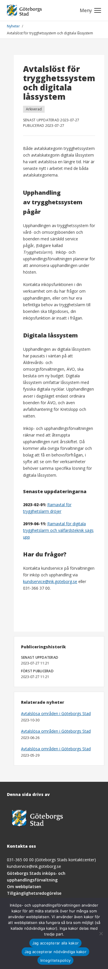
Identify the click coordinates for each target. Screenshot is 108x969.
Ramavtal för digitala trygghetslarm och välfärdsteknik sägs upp (58, 530)
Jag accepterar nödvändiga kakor (55, 951)
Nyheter (14, 26)
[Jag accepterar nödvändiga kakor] (101, 933)
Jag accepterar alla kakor (55, 943)
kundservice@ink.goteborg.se (50, 581)
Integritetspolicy (55, 960)
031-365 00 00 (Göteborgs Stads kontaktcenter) (51, 859)
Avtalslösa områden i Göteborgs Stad (56, 713)
